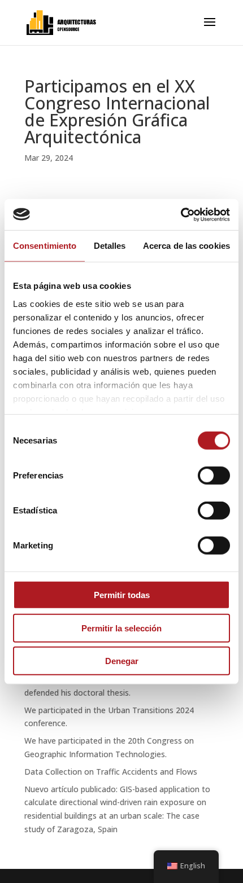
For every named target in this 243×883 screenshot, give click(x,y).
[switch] (214, 476)
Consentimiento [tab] (44, 246)
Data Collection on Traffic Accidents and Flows (110, 771)
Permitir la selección (121, 627)
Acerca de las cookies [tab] (186, 246)
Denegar (121, 661)
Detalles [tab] (110, 246)
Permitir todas (122, 595)
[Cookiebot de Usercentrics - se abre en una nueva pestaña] (180, 214)
